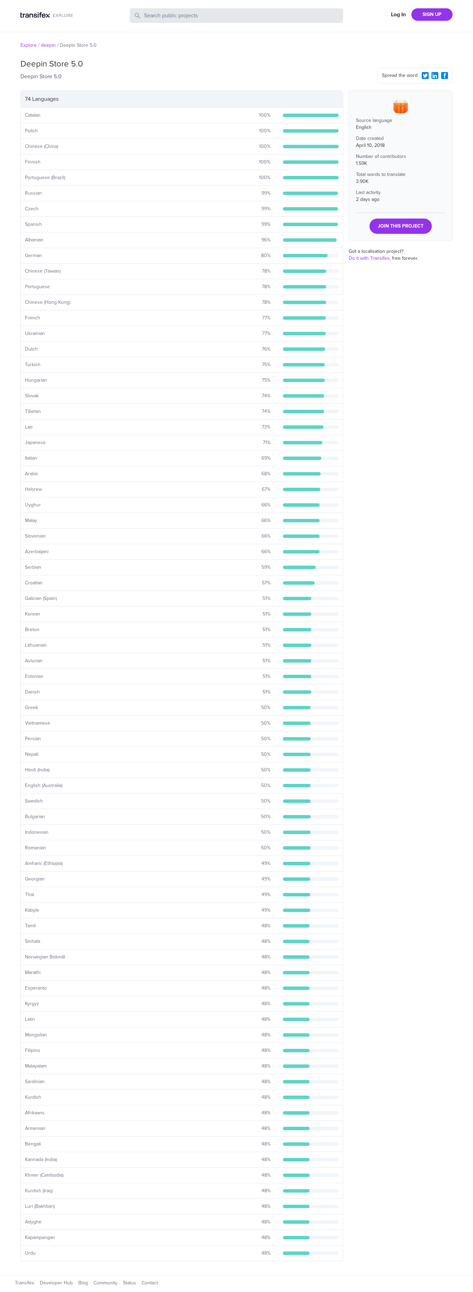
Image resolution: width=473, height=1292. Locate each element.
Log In (398, 14)
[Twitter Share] (425, 75)
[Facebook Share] (444, 75)
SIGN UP (431, 14)
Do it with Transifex (369, 258)
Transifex (24, 1283)
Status (129, 1283)
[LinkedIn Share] (435, 75)
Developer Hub (56, 1283)
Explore (28, 45)
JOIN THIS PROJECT (400, 226)
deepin (48, 45)
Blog (83, 1283)
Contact (150, 1283)
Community (105, 1283)
